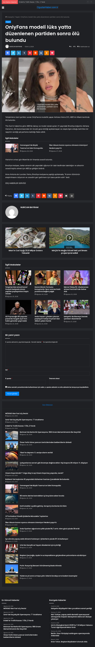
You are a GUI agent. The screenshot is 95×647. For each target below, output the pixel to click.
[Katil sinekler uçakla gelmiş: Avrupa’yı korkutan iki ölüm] (11, 509)
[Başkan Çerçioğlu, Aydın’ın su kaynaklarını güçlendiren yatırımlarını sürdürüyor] (11, 558)
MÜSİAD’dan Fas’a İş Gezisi (16, 413)
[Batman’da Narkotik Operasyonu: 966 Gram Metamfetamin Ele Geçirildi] (11, 435)
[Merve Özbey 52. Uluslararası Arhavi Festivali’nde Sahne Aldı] (77, 277)
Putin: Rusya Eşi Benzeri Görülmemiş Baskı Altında (41, 565)
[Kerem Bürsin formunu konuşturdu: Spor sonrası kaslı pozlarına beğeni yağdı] (47, 277)
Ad (7, 370)
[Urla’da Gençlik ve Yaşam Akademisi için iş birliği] (11, 548)
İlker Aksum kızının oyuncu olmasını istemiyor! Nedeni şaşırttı (31, 522)
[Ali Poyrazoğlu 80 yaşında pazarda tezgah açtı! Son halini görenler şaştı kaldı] (18, 307)
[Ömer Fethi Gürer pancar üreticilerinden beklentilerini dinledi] (11, 445)
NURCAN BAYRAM (16, 46)
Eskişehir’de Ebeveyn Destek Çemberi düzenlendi (75, 317)
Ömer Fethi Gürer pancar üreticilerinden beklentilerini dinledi (45, 442)
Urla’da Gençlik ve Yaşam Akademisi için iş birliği (40, 545)
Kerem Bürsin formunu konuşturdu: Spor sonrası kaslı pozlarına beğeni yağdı (47, 289)
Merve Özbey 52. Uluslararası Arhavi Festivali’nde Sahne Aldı (76, 289)
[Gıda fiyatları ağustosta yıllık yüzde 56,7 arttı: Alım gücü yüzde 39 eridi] (11, 532)
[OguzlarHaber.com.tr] (47, 7)
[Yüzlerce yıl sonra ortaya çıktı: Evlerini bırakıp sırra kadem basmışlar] (11, 579)
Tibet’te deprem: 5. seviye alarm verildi (36, 452)
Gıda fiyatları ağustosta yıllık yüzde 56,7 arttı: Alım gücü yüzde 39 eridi (49, 529)
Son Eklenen (47, 405)
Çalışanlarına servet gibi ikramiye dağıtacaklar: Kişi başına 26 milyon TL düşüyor (54, 463)
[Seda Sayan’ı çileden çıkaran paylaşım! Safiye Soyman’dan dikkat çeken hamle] (47, 307)
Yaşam (17, 17)
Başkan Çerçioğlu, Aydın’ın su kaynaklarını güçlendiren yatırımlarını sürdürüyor (53, 555)
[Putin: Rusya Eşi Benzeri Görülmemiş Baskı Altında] (11, 568)
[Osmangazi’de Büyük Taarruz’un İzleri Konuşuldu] (11, 148)
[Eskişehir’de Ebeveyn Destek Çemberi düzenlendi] (77, 307)
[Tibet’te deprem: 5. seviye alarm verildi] (11, 455)
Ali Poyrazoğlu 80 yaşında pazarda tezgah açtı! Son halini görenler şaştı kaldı (16, 318)
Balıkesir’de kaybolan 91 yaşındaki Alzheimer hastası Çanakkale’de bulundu (37, 479)
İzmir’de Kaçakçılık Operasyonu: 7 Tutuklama (24, 420)
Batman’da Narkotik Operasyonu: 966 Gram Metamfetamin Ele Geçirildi (50, 432)
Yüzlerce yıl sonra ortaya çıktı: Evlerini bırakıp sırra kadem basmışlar (48, 576)
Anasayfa (10, 17)
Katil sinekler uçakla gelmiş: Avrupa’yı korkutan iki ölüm (43, 506)
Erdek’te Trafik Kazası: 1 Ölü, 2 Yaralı (32, 2)
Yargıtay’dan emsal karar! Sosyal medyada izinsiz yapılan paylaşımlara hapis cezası (16, 290)
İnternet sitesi (54, 378)
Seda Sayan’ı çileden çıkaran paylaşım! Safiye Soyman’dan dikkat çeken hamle (47, 318)
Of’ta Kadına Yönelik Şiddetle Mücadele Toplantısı (26, 516)
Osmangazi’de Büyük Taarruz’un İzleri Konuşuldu (40, 485)
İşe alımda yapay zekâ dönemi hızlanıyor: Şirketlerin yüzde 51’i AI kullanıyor (36, 539)
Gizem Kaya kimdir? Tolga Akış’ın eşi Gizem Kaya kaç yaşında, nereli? (34, 473)
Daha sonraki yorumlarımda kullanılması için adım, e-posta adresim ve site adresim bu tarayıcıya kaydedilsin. (48, 387)
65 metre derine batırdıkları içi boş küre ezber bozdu (42, 496)
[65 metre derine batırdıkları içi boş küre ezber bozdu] (11, 499)
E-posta (8, 378)
